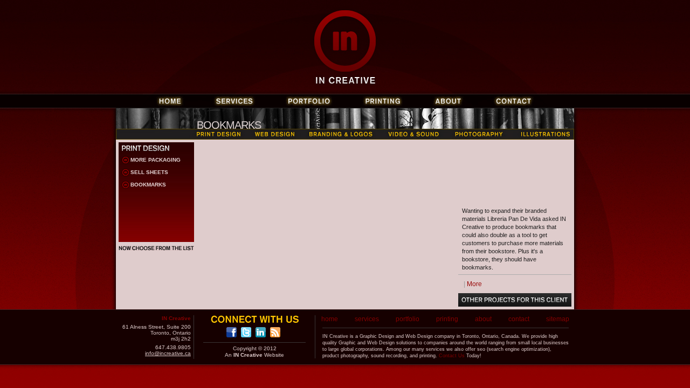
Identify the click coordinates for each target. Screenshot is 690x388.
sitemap (557, 319)
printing (447, 319)
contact (518, 319)
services (367, 319)
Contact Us (452, 355)
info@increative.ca (168, 353)
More (474, 284)
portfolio (407, 319)
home (329, 319)
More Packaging (155, 160)
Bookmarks (148, 185)
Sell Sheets (149, 172)
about (483, 319)
